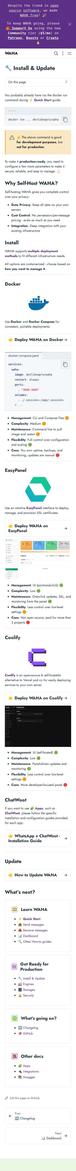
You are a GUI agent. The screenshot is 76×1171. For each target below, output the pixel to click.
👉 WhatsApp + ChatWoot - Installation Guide (34, 838)
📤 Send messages (31, 924)
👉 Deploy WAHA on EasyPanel (28, 528)
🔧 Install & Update (31, 978)
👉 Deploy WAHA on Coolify (35, 698)
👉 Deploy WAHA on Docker (35, 340)
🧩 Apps (24, 1065)
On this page (17, 82)
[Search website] (56, 53)
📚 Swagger (26, 1077)
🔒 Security (26, 995)
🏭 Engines (26, 984)
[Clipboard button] (65, 120)
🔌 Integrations (28, 1071)
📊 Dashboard (28, 936)
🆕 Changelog (28, 1027)
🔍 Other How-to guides (34, 941)
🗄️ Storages (26, 989)
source (15, 10)
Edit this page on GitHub (24, 1098)
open (54, 5)
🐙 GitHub (25, 1033)
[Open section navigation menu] (62, 53)
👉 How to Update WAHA (32, 875)
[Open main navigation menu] (69, 53)
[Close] (70, 24)
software (31, 10)
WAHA (11, 53)
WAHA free (29, 15)
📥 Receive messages (32, 930)
